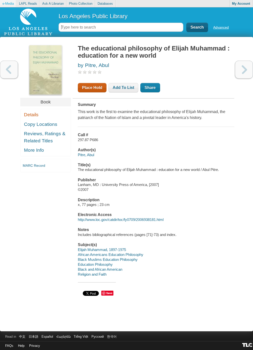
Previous (9, 70)
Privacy (34, 346)
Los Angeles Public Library (93, 16)
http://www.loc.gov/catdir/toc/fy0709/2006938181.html (121, 219)
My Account (241, 3)
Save (109, 293)
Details (31, 114)
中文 (22, 336)
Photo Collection (80, 3)
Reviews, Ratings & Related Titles (44, 137)
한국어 (112, 336)
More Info (34, 150)
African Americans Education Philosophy (110, 254)
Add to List (123, 87)
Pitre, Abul (86, 155)
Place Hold (92, 87)
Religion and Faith (92, 274)
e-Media (8, 3)
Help (21, 346)
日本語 (33, 336)
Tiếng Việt (81, 336)
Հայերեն (63, 336)
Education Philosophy (95, 264)
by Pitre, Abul (93, 65)
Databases (105, 3)
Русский (97, 336)
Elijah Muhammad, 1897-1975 (102, 250)
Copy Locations (40, 124)
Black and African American (100, 269)
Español (47, 336)
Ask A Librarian (53, 3)
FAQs (9, 346)
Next (244, 70)
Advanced (221, 27)
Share (150, 87)
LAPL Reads (28, 3)
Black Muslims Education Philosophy (108, 259)
